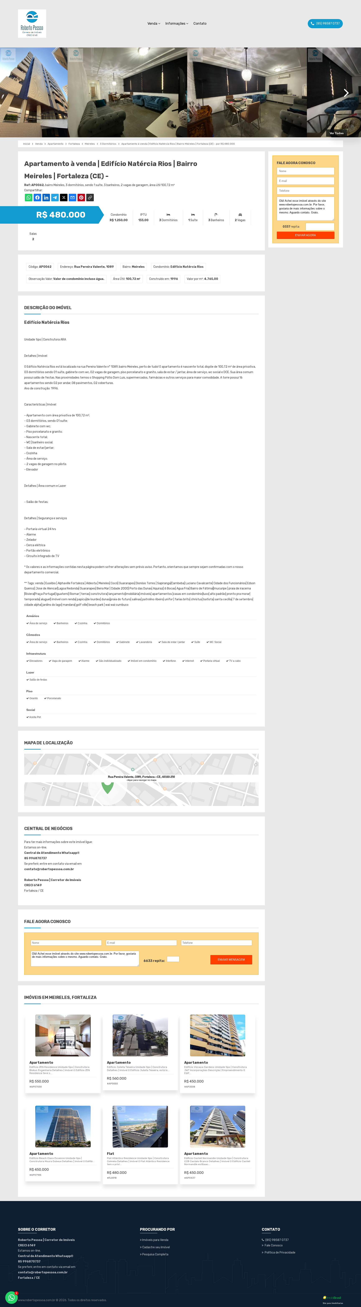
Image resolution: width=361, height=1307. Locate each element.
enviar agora (305, 235)
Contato (199, 24)
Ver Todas (337, 133)
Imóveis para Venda (155, 1240)
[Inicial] (32, 23)
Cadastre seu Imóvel (156, 1247)
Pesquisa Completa (155, 1254)
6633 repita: (154, 961)
